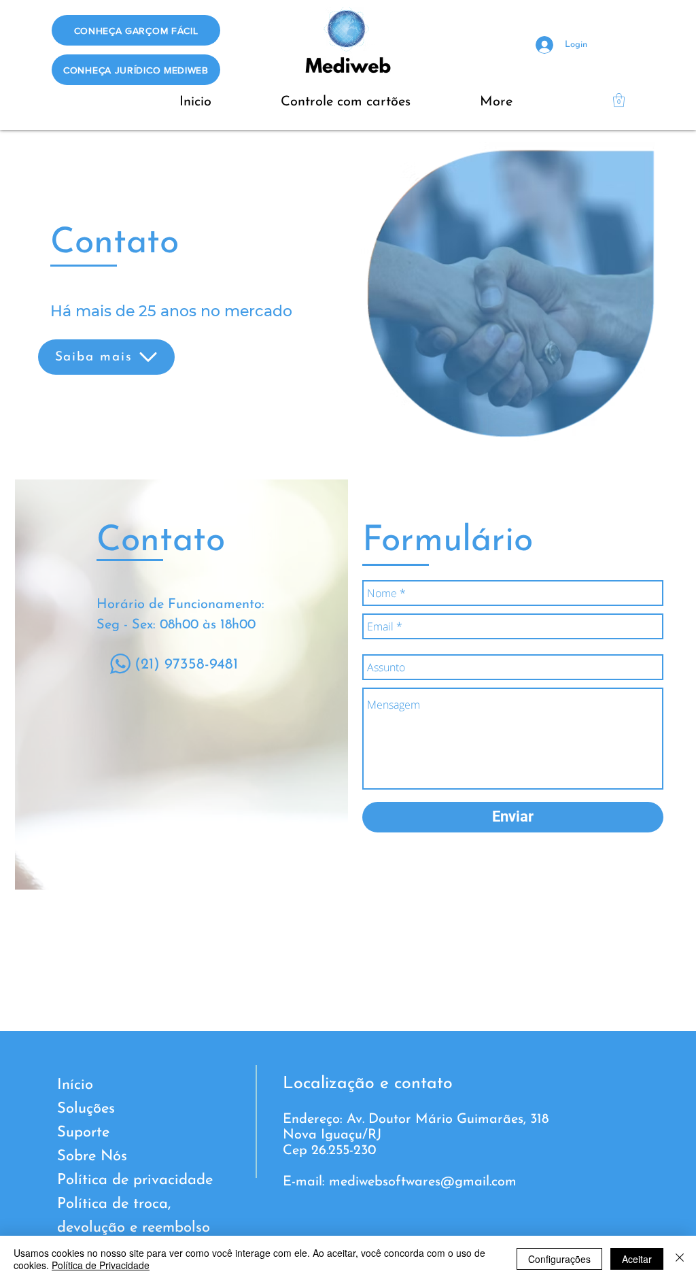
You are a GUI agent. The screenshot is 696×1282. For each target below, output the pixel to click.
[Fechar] (680, 1259)
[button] (619, 100)
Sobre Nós (92, 1156)
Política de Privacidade (101, 1265)
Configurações (559, 1259)
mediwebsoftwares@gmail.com (423, 1182)
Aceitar (637, 1259)
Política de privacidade (135, 1180)
